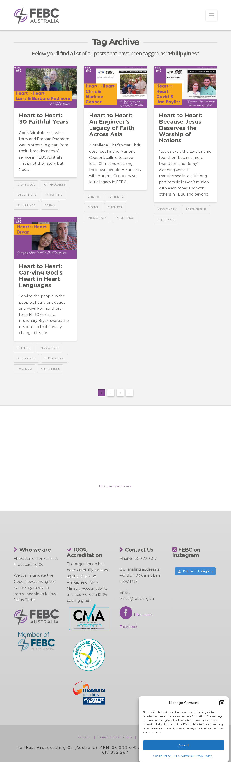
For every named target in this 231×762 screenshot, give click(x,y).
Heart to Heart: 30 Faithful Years (43, 119)
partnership (196, 209)
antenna (116, 197)
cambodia (26, 184)
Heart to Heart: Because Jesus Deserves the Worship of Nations (180, 128)
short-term (54, 358)
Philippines (26, 205)
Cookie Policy (162, 755)
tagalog (24, 368)
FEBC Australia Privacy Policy (192, 755)
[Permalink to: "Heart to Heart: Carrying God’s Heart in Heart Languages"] (45, 238)
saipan (49, 205)
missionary (27, 195)
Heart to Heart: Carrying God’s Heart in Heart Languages (40, 276)
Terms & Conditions (115, 737)
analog (94, 197)
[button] (222, 703)
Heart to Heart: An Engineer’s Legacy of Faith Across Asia (111, 125)
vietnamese (50, 368)
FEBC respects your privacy (115, 486)
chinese (23, 348)
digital (93, 207)
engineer (115, 207)
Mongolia (54, 195)
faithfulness (55, 184)
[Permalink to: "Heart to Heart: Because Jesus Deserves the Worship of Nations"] (185, 87)
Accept (183, 745)
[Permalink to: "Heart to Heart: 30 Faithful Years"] (45, 87)
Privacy (84, 737)
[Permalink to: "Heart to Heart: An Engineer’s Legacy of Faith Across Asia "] (115, 87)
